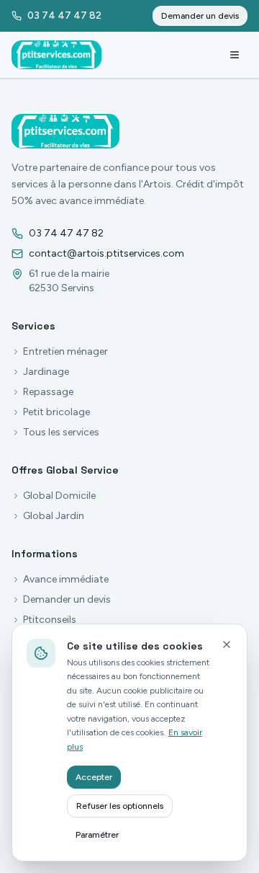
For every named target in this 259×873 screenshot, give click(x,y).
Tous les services (61, 432)
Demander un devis (200, 16)
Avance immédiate (66, 579)
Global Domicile (59, 495)
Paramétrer (97, 835)
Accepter (94, 777)
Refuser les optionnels (119, 806)
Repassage (48, 392)
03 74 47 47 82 (66, 233)
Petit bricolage (56, 412)
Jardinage (46, 371)
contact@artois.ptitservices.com (106, 253)
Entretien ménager (65, 351)
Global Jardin (53, 516)
